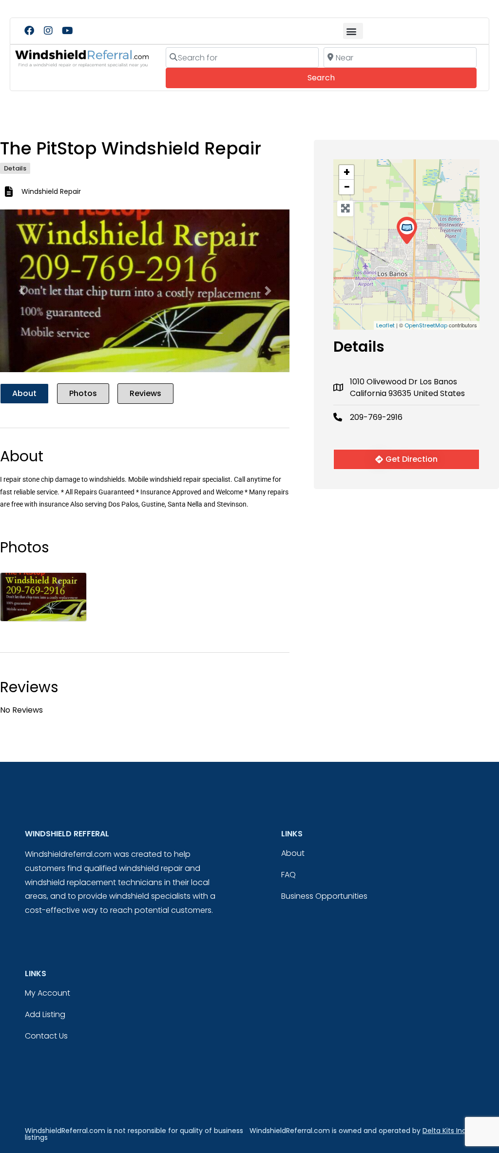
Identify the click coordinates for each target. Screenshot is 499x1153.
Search (334, 77)
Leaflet (385, 325)
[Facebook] (29, 31)
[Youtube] (67, 31)
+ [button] (347, 172)
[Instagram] (48, 31)
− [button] (347, 187)
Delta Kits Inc (444, 1130)
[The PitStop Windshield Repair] (406, 231)
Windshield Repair (51, 191)
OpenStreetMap (425, 325)
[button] (353, 31)
